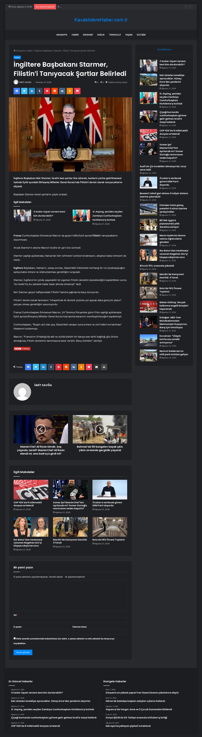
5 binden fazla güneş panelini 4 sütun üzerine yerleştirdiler (173, 208)
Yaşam (128, 34)
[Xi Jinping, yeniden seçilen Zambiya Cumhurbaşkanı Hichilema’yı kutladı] (81, 215)
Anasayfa (61, 34)
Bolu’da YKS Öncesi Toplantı (108, 539)
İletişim (141, 34)
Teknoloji (115, 34)
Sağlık (101, 34)
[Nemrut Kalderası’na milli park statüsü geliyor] (148, 355)
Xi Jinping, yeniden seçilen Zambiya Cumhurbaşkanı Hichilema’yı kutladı (92, 6)
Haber (75, 34)
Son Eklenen (164, 49)
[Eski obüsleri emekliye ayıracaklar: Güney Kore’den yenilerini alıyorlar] (148, 79)
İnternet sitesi (80, 626)
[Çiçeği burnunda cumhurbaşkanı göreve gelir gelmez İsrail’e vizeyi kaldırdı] (148, 116)
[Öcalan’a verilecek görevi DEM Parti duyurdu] (109, 489)
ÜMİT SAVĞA (25, 82)
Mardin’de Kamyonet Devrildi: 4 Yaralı (70, 541)
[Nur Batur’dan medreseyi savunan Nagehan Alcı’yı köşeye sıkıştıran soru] (31, 527)
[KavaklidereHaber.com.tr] (101, 20)
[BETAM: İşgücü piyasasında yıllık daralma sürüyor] (148, 225)
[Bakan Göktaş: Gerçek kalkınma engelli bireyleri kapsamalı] (148, 307)
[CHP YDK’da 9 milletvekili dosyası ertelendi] (31, 489)
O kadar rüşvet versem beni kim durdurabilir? (173, 63)
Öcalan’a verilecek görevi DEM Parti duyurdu (107, 504)
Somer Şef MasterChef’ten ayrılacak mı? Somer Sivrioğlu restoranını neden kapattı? (70, 505)
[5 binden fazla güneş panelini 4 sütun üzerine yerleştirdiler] (148, 209)
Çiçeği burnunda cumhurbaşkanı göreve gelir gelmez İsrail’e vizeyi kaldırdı (173, 117)
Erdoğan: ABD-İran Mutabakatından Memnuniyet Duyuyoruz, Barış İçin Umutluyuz (173, 322)
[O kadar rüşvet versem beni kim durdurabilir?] (22, 215)
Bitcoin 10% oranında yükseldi (157, 265)
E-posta (18, 626)
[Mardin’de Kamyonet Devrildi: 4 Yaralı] (70, 527)
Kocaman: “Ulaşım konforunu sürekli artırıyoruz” (170, 339)
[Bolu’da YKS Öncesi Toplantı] (109, 527)
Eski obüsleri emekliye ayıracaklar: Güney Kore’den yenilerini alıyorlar (172, 80)
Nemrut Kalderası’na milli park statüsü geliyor (174, 352)
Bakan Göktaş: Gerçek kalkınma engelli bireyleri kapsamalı (174, 306)
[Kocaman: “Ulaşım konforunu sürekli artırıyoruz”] (148, 340)
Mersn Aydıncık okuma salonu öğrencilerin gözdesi (172, 239)
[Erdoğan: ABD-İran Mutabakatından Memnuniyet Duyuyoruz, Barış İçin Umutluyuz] (148, 322)
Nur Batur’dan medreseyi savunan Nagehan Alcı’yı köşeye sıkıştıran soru (28, 542)
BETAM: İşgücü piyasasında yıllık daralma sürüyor (169, 224)
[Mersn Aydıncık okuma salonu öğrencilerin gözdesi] (148, 240)
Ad (16, 615)
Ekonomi (88, 34)
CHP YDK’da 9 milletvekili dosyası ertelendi (28, 504)
